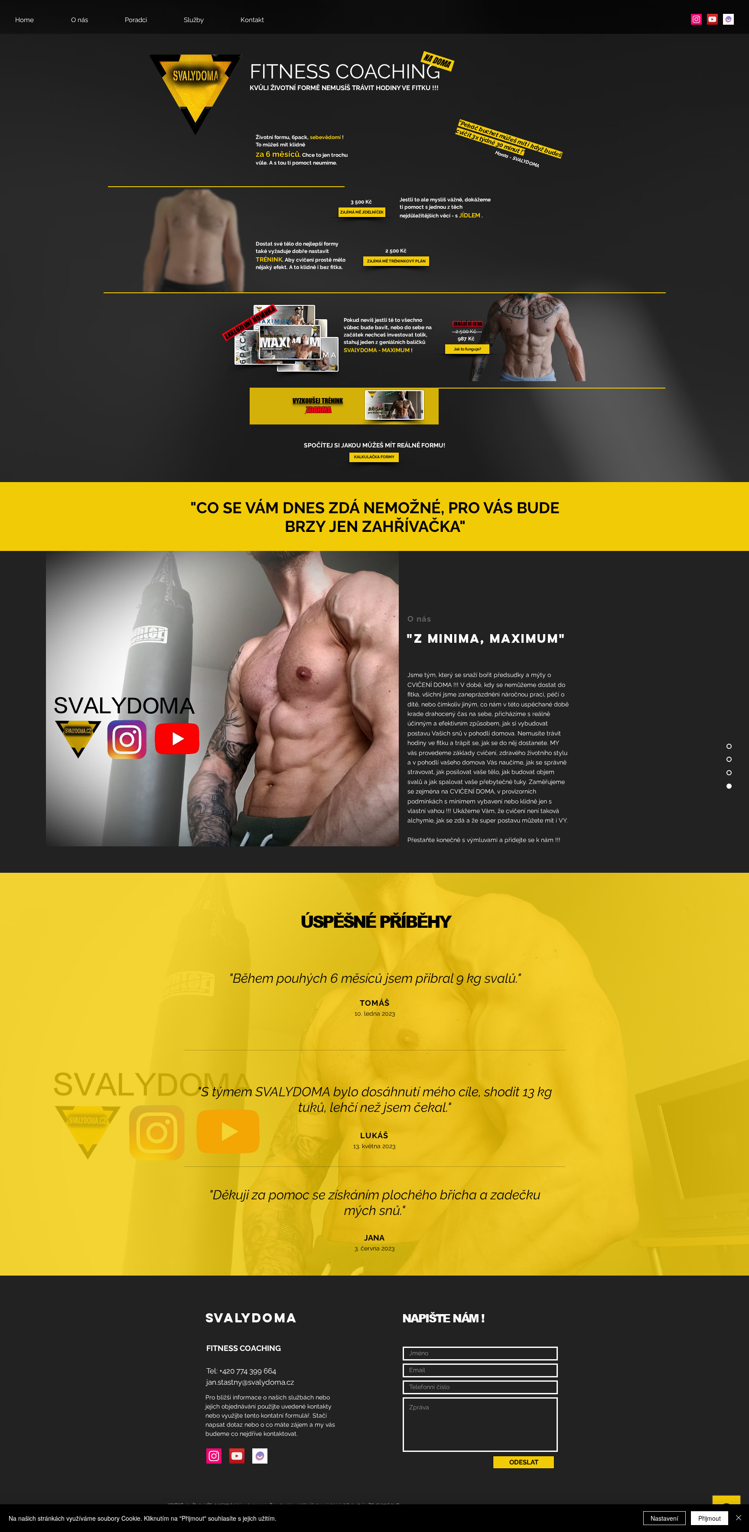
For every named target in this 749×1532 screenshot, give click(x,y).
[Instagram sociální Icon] (696, 19)
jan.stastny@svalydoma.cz (250, 1382)
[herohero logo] (728, 19)
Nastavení (664, 1518)
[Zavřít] (738, 1518)
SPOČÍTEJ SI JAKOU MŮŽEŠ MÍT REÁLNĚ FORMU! (374, 445)
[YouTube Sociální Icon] (712, 19)
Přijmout (709, 1518)
